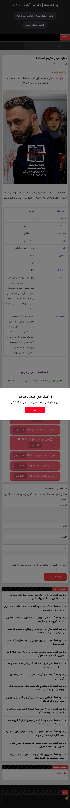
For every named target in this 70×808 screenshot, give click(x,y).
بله (35, 410)
